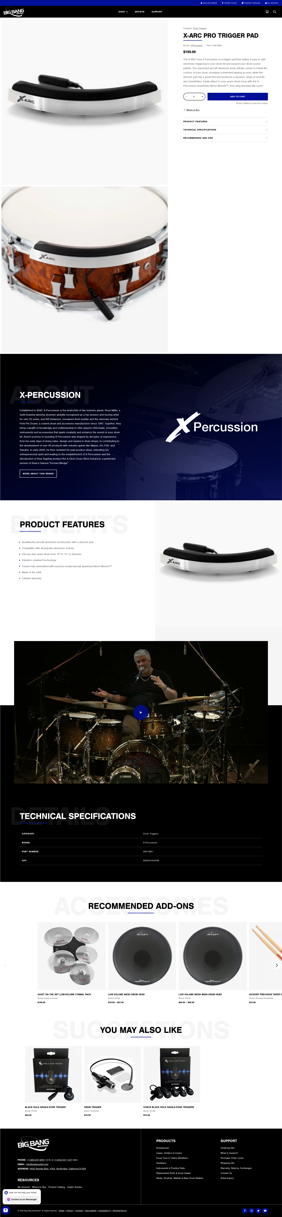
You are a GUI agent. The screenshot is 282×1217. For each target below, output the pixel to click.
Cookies (79, 1211)
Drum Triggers (200, 28)
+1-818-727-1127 (63, 1160)
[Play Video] (141, 712)
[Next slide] (277, 965)
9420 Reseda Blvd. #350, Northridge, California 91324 (58, 1168)
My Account (273, 3)
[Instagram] (251, 1210)
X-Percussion (196, 45)
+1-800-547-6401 (36, 1160)
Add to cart (237, 96)
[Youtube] (265, 1210)
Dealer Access (210, 3)
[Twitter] (258, 1210)
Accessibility (104, 1211)
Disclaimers (90, 1211)
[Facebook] (245, 1210)
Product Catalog (252, 3)
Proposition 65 (120, 1211)
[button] (267, 11)
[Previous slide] (5, 965)
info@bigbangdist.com (37, 1164)
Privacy (69, 1211)
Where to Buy (230, 3)
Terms (61, 1211)
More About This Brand (38, 473)
